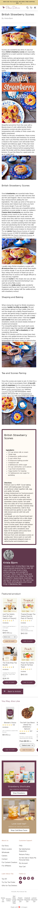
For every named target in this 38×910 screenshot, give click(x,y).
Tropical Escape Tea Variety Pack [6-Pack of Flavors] (28, 616)
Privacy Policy (8, 899)
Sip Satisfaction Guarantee (24, 850)
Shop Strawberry (19, 793)
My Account (23, 863)
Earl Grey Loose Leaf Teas (14, 900)
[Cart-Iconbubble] (31, 7)
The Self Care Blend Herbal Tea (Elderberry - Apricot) (27, 726)
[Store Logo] (11, 8)
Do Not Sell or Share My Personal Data (27, 859)
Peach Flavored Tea (20, 899)
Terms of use (3, 899)
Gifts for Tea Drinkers (9, 885)
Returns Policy (24, 854)
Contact (4, 859)
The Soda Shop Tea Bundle (10, 664)
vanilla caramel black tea (15, 389)
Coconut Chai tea (8, 391)
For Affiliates (6, 866)
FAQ (20, 846)
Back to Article (14, 691)
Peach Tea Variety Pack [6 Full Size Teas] (27, 665)
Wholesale (5, 852)
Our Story (5, 846)
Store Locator (7, 849)
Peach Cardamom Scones (23, 235)
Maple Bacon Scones (19, 231)
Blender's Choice (10, 722)
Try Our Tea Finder (8, 882)
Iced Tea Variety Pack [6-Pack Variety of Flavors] (9, 616)
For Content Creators (9, 862)
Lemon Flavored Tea (34, 899)
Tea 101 (4, 879)
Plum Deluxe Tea (21, 891)
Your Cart (22, 866)
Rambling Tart (15, 584)
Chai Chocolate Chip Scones (12, 237)
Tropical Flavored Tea (27, 899)
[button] (35, 7)
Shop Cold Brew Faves (19, 830)
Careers (4, 856)
